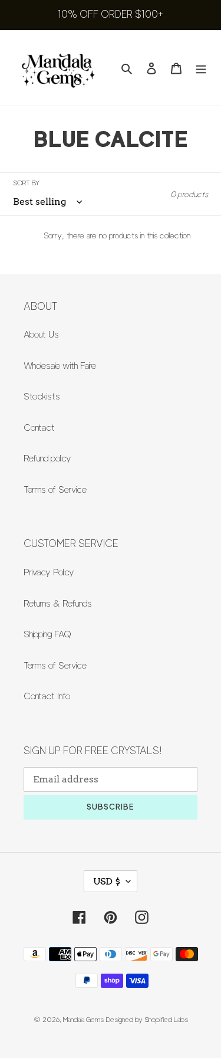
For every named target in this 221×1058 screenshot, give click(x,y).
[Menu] (201, 68)
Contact (39, 427)
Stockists (42, 396)
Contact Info (47, 696)
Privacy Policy (49, 572)
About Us (41, 334)
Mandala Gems (83, 1019)
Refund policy (47, 458)
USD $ (106, 881)
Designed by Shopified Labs (147, 1019)
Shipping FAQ (47, 634)
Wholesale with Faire (60, 366)
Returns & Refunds (58, 603)
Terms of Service (55, 489)
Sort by (26, 182)
